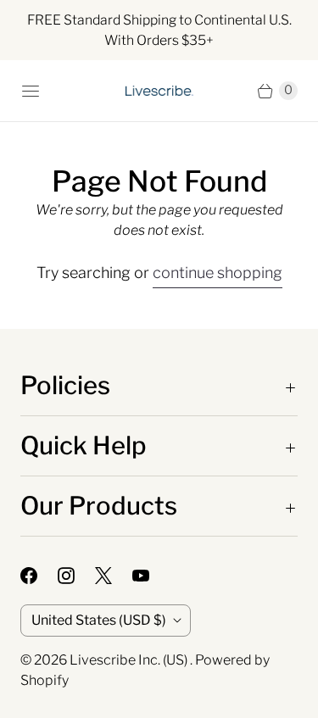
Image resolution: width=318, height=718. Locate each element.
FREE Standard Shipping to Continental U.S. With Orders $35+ (159, 30)
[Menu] (30, 90)
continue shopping (217, 272)
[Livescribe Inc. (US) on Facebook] (39, 575)
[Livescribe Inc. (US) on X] (113, 575)
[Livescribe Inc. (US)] (159, 91)
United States (98, 620)
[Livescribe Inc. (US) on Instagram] (76, 575)
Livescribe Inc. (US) (130, 660)
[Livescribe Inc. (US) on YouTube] (151, 575)
